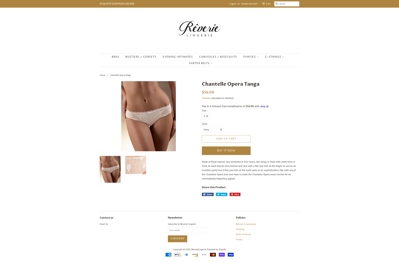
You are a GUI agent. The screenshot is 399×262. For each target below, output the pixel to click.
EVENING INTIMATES (178, 57)
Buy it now (226, 150)
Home (102, 75)
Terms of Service (243, 234)
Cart (268, 3)
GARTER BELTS (200, 63)
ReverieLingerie (198, 249)
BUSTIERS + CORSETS (140, 57)
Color (204, 123)
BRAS (115, 57)
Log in (233, 3)
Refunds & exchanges (246, 224)
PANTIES (250, 57)
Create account (249, 3)
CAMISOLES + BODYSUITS (218, 57)
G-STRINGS (273, 57)
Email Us (104, 224)
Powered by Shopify (216, 249)
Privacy (239, 239)
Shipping (206, 98)
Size (204, 110)
